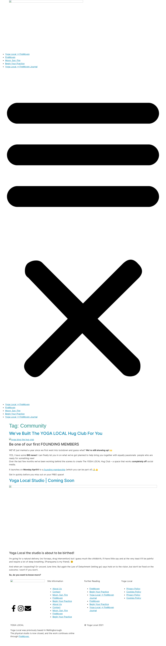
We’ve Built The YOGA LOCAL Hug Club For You (55, 433)
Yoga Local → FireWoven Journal (21, 66)
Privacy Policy (133, 588)
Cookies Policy (133, 591)
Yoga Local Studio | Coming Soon (41, 480)
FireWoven (10, 57)
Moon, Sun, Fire (12, 60)
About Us (57, 588)
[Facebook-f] (13, 608)
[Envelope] (28, 608)
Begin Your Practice (15, 63)
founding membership (54, 469)
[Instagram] (21, 608)
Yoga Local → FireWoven (17, 54)
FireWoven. (24, 636)
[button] (83, 235)
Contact (56, 591)
